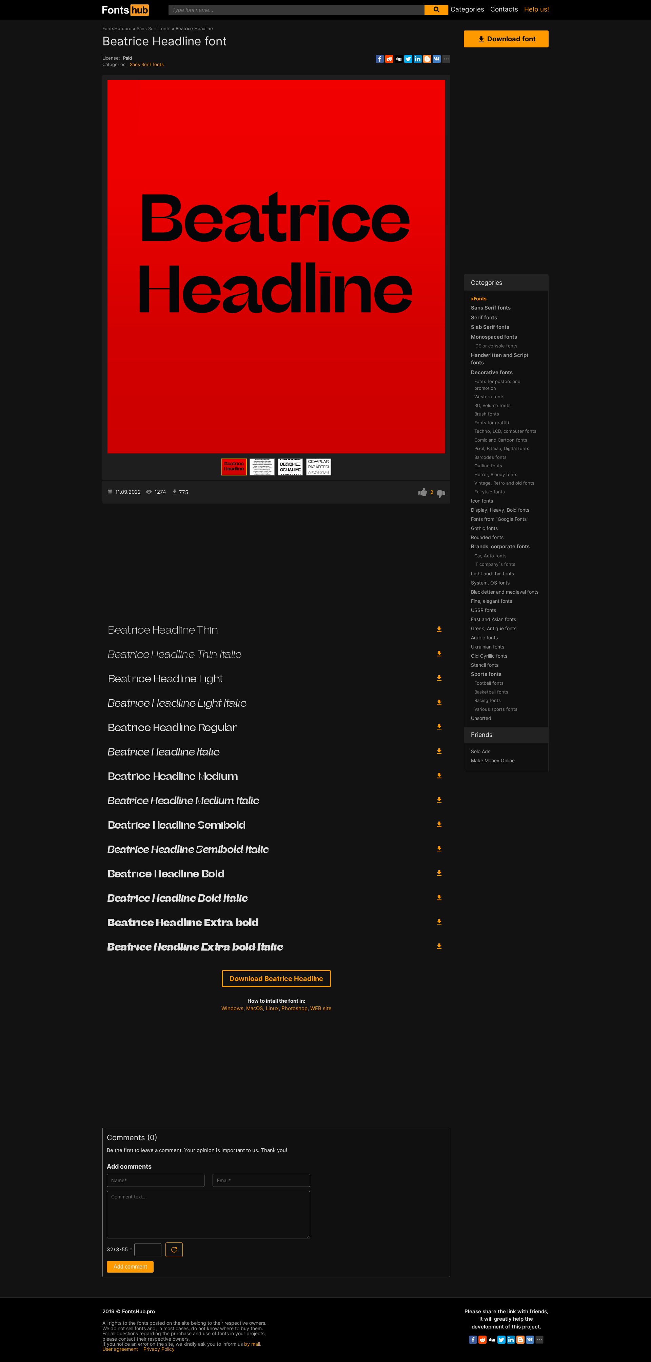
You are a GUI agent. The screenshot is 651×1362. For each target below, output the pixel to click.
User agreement (120, 1349)
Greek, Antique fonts (493, 628)
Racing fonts (487, 700)
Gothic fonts (484, 528)
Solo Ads (480, 751)
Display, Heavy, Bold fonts (500, 510)
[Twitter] (408, 59)
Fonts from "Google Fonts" (500, 519)
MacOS (254, 1008)
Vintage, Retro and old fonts (504, 483)
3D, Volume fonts (492, 405)
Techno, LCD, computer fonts (505, 431)
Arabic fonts (484, 637)
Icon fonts (482, 501)
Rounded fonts (487, 537)
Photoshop (294, 1008)
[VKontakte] (437, 59)
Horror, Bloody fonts (495, 474)
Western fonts (489, 396)
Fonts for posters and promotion (497, 385)
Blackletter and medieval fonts (504, 592)
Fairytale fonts (489, 491)
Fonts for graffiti (491, 422)
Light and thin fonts (492, 573)
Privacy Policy (159, 1349)
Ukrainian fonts (487, 647)
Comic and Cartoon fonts (500, 440)
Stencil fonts (484, 665)
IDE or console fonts (495, 345)
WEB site (321, 1008)
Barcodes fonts (490, 457)
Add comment (130, 1267)
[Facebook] (380, 59)
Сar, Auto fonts (490, 555)
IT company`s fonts (494, 564)
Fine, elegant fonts (491, 601)
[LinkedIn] (418, 59)
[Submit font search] (436, 10)
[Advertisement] (276, 561)
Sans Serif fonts (147, 64)
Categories (467, 9)
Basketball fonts (491, 692)
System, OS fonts (490, 583)
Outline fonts (488, 465)
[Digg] (399, 59)
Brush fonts (486, 414)
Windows (232, 1008)
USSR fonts (483, 610)
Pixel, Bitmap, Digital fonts (501, 448)
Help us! (536, 9)
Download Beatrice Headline (276, 979)
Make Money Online (493, 760)
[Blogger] (427, 59)
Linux (272, 1008)
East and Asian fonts (493, 619)
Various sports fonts (495, 709)
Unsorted (481, 718)
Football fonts (489, 683)
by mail (252, 1344)
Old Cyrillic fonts (489, 656)
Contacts (504, 9)
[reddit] (389, 59)
